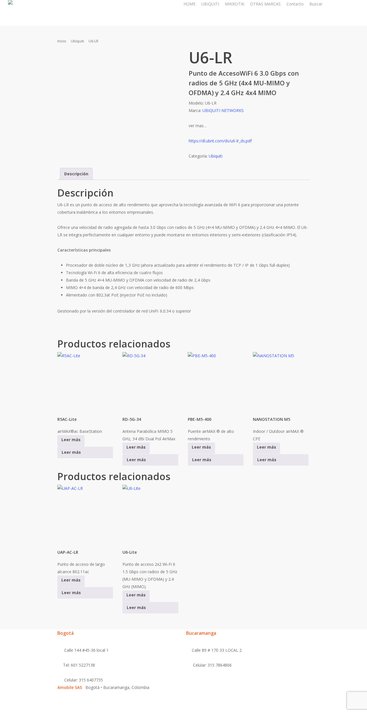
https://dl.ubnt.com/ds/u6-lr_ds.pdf (220, 141)
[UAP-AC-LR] (85, 514)
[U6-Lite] (150, 514)
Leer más (71, 452)
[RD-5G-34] (150, 381)
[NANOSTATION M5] (281, 381)
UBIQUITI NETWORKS (223, 110)
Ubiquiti (77, 41)
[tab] (76, 174)
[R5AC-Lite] (85, 381)
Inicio (61, 41)
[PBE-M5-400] (215, 381)
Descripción (76, 173)
